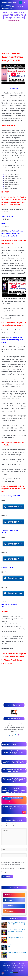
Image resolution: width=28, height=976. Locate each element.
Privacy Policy (6, 965)
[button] (25, 2)
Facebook (10, 906)
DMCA (13, 967)
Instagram (10, 911)
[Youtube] (9, 735)
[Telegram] (12, 735)
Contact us (21, 963)
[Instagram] (18, 735)
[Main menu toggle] (20, 2)
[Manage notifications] (2, 973)
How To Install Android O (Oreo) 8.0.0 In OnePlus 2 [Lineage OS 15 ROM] (14, 779)
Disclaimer (15, 965)
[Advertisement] (14, 37)
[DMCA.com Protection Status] (14, 973)
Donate (7, 967)
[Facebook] (15, 735)
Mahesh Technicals (8, 3)
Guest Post (20, 967)
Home (5, 963)
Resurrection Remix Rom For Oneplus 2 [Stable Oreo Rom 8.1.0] (14, 761)
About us (12, 963)
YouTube (9, 895)
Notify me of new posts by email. (11, 872)
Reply (24, 812)
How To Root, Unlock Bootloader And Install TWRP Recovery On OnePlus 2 (14, 752)
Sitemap (23, 965)
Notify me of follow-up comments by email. (14, 868)
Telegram (10, 900)
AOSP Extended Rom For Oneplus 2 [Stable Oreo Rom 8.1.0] (14, 770)
